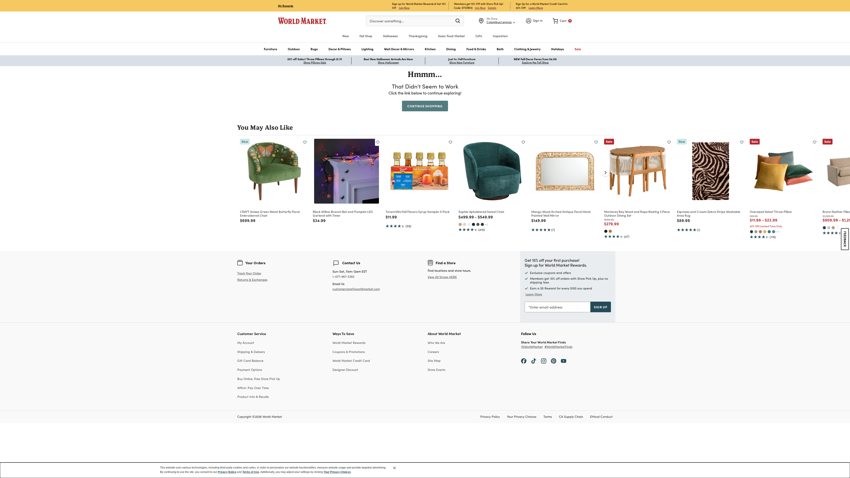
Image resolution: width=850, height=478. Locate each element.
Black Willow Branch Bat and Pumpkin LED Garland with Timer (343, 213)
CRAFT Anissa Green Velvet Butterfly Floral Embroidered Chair (270, 213)
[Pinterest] (553, 360)
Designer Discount (345, 370)
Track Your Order (249, 273)
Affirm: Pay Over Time (253, 388)
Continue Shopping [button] (425, 106)
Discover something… (387, 21)
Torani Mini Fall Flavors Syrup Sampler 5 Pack (418, 211)
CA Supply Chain (571, 417)
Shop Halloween (388, 62)
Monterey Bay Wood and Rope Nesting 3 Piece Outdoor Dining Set (637, 213)
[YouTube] (563, 360)
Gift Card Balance (250, 360)
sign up (600, 307)
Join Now (404, 8)
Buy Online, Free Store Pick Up (258, 379)
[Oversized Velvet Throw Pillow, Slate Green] (756, 231)
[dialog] (425, 470)
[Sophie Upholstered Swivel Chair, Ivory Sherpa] (469, 224)
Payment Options (249, 370)
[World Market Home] (302, 21)
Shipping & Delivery (251, 352)
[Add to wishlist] (304, 142)
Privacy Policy (490, 417)
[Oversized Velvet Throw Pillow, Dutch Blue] (773, 231)
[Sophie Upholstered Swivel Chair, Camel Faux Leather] (460, 224)
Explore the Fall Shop (535, 62)
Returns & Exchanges (252, 280)
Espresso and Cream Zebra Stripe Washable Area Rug (708, 213)
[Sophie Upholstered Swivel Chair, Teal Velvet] (482, 224)
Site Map (434, 360)
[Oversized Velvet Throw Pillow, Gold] (765, 231)
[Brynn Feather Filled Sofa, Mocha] (833, 227)
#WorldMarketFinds (558, 347)
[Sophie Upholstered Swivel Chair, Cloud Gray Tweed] (464, 224)
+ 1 (486, 224)
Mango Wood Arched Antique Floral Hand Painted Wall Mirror (561, 213)
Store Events (436, 370)
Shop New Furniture (461, 62)
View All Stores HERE (442, 277)
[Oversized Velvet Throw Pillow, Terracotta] (760, 231)
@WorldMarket (532, 347)
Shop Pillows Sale (314, 62)
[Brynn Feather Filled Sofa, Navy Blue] (824, 227)
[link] (562, 20)
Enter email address (546, 307)
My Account (245, 343)
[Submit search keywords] (457, 20)
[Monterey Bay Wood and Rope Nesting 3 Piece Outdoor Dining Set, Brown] (610, 231)
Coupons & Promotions (348, 352)
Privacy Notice (227, 472)
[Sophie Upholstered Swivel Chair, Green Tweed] (478, 224)
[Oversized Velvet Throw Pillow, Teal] (769, 231)
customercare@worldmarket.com (356, 289)
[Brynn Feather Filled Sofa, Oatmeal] (829, 227)
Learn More (536, 8)
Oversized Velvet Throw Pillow (771, 211)
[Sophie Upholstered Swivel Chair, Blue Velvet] (473, 224)
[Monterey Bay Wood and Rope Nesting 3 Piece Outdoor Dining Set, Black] (606, 231)
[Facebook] (523, 360)
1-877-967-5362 (343, 277)
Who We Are (436, 343)
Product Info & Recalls (253, 397)
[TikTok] (533, 360)
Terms (547, 417)
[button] (270, 49)
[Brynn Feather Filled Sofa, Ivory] (837, 227)
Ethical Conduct (601, 417)
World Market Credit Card (351, 360)
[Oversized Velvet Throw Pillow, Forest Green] (751, 231)
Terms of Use (250, 472)
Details (492, 8)
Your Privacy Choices (521, 417)
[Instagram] (543, 360)
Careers (433, 352)
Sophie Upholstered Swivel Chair (481, 211)
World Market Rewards (348, 343)
